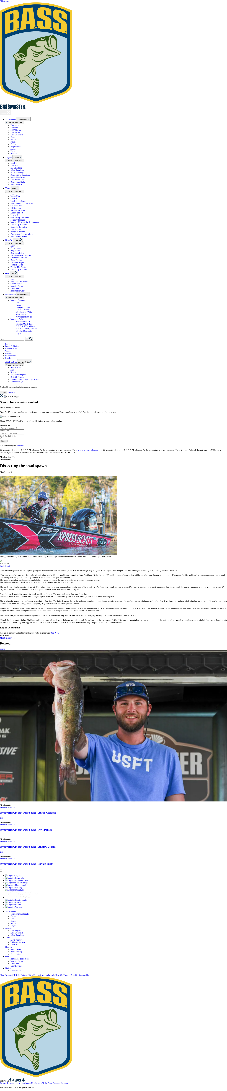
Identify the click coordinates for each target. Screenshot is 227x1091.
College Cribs (16, 206)
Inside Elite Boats (18, 177)
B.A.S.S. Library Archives (27, 328)
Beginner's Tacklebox (20, 281)
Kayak (13, 142)
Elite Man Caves (17, 180)
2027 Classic (16, 130)
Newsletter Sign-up (24, 317)
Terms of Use (12, 1083)
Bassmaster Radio (18, 182)
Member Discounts (24, 331)
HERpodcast (16, 208)
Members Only (17, 319)
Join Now (11, 392)
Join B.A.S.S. (11, 362)
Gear (7, 273)
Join (17, 302)
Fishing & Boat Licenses (21, 255)
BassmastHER (17, 184)
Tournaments (10, 119)
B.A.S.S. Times (22, 310)
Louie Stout (5, 566)
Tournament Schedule (20, 914)
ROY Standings (17, 172)
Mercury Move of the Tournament (25, 222)
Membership (10, 294)
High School (16, 146)
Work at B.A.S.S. (70, 975)
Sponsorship (84, 975)
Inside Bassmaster (18, 210)
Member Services (18, 300)
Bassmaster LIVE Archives (22, 203)
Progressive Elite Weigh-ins (22, 234)
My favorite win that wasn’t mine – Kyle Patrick (26, 829)
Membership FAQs (24, 312)
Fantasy (8, 353)
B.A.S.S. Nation (12, 346)
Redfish (14, 154)
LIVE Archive (16, 940)
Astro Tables (16, 949)
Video (7, 188)
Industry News (17, 286)
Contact (27, 1083)
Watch (8, 351)
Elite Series (15, 132)
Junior (13, 149)
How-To (8, 240)
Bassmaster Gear (17, 291)
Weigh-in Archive (18, 232)
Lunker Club (16, 970)
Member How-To (23, 321)
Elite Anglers (16, 930)
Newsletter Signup (18, 374)
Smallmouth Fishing (19, 258)
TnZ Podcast (16, 229)
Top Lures (15, 288)
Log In (18, 333)
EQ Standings (16, 168)
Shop (7, 344)
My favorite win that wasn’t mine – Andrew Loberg (28, 846)
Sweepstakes (10, 356)
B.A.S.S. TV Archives (25, 326)
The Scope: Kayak (18, 201)
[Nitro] (21, 897)
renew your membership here (90, 450)
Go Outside (22, 975)
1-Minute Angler (17, 262)
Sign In (3, 441)
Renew (19, 305)
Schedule (14, 128)
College (14, 144)
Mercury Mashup (18, 220)
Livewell (14, 215)
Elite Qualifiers (17, 135)
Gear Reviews (16, 284)
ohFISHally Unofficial (20, 217)
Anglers (8, 157)
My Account (21, 314)
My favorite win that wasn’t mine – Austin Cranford (28, 812)
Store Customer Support (58, 1083)
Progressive (15, 250)
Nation (13, 139)
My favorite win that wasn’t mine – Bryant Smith (26, 863)
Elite (12, 918)
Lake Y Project (17, 213)
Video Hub (15, 196)
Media (44, 1083)
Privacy (3, 1083)
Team (13, 151)
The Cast (14, 198)
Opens (13, 137)
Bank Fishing (16, 260)
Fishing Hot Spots (18, 267)
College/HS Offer (23, 307)
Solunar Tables (17, 265)
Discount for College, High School (25, 379)
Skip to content (6, 1)
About (21, 1083)
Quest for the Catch (19, 227)
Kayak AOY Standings (20, 175)
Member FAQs (17, 382)
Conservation (16, 248)
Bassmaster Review (19, 236)
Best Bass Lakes (17, 253)
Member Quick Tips (24, 324)
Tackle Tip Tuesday (19, 224)
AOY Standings (17, 170)
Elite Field (15, 165)
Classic (13, 916)
